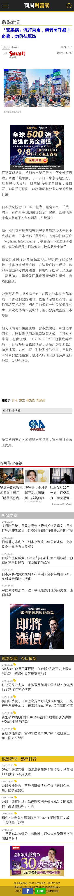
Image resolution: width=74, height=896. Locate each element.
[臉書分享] (28, 891)
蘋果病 (40, 400)
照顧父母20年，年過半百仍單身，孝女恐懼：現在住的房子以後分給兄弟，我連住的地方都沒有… (61, 493)
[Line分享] (41, 891)
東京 (22, 400)
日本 (15, 400)
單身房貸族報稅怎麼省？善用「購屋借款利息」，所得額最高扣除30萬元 (11, 493)
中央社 (12, 57)
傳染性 (30, 400)
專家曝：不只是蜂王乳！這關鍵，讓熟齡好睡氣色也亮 (36, 493)
